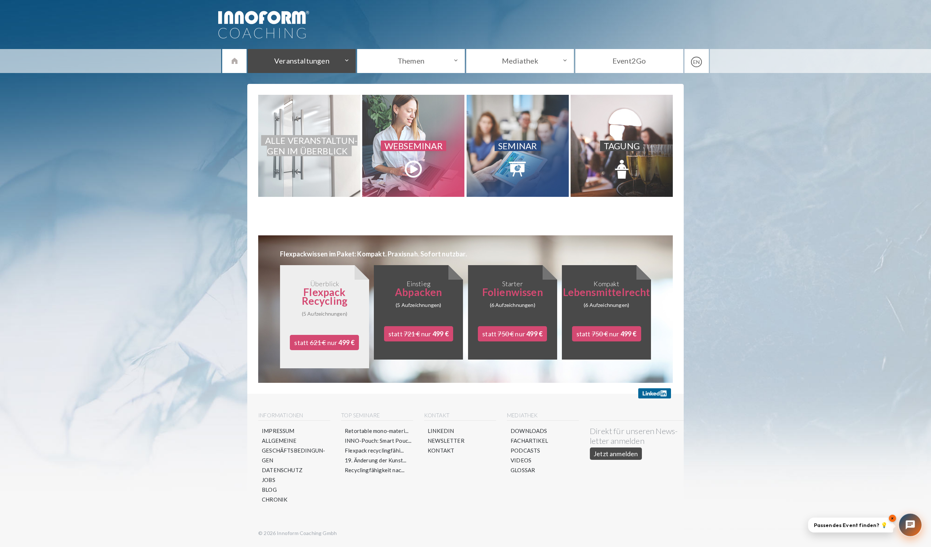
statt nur (324, 343)
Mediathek (520, 60)
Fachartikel (529, 440)
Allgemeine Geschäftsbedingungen (293, 450)
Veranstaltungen (301, 60)
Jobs (268, 480)
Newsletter (446, 440)
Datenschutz (282, 470)
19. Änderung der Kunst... (376, 460)
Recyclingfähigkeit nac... (375, 470)
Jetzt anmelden (616, 454)
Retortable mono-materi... (377, 431)
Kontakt (441, 450)
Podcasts (525, 450)
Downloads (529, 431)
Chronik (274, 499)
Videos (521, 460)
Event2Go (629, 60)
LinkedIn (441, 431)
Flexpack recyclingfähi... (374, 450)
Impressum (278, 431)
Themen (410, 60)
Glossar (523, 470)
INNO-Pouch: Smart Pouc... (378, 440)
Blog (269, 489)
